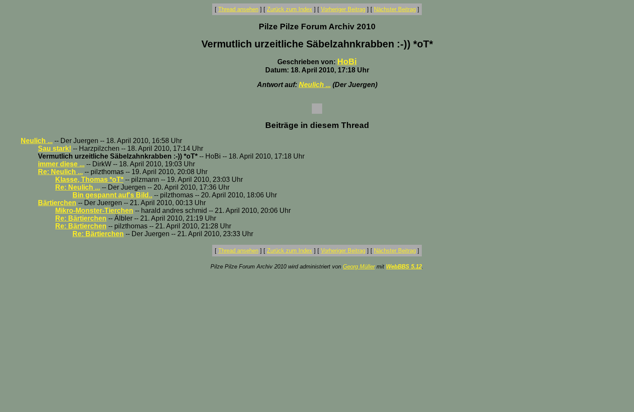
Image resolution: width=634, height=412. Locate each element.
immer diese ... (61, 164)
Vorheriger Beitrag (343, 9)
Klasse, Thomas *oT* (89, 179)
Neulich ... (315, 84)
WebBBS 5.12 (404, 266)
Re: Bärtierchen (81, 218)
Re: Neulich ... (60, 171)
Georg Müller (359, 266)
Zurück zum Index (289, 9)
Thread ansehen (238, 9)
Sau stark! (54, 148)
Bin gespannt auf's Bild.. (112, 195)
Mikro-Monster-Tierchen (94, 210)
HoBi (347, 61)
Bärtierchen (57, 202)
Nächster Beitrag (395, 9)
